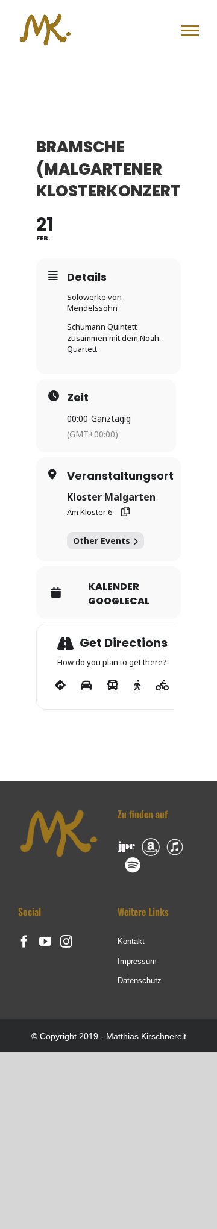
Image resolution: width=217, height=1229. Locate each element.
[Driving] (86, 685)
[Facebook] (24, 942)
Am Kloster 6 (89, 512)
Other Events (101, 540)
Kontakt (131, 941)
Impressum (137, 961)
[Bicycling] (162, 685)
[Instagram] (66, 942)
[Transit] (113, 685)
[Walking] (137, 685)
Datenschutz (140, 980)
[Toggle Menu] (190, 30)
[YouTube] (45, 942)
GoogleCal (118, 601)
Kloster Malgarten (111, 497)
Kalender (113, 586)
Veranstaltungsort (120, 476)
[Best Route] (60, 685)
